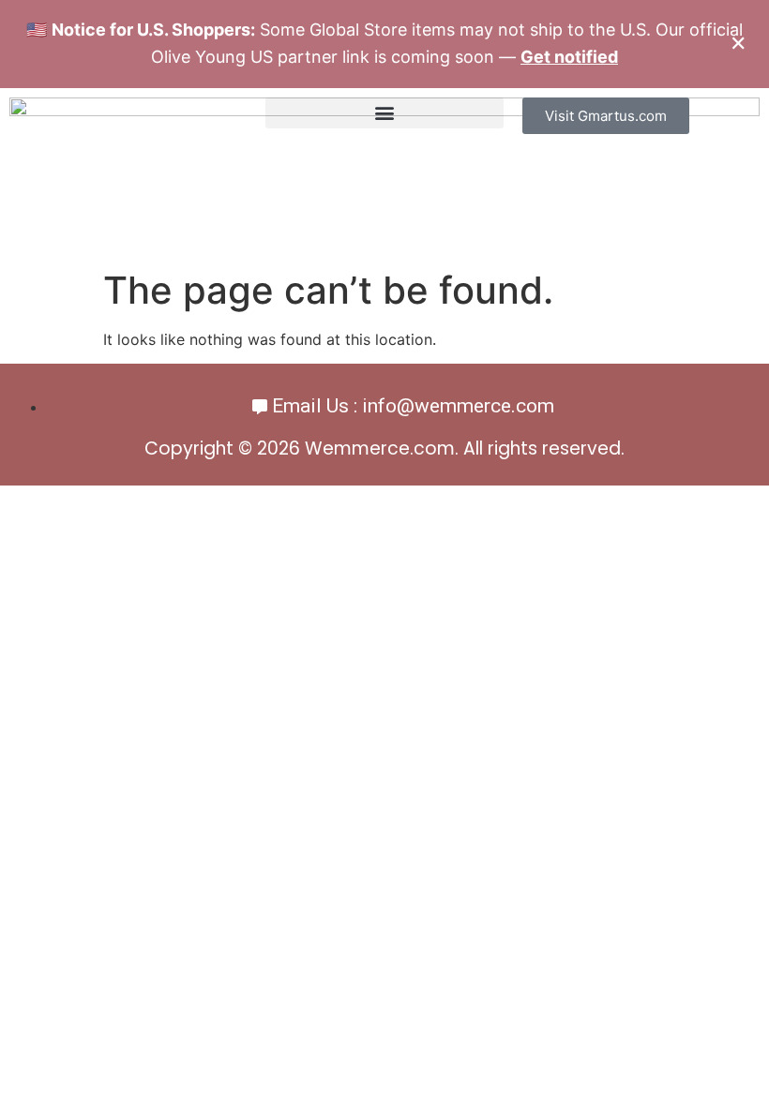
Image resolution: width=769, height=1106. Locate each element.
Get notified (569, 57)
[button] (384, 112)
